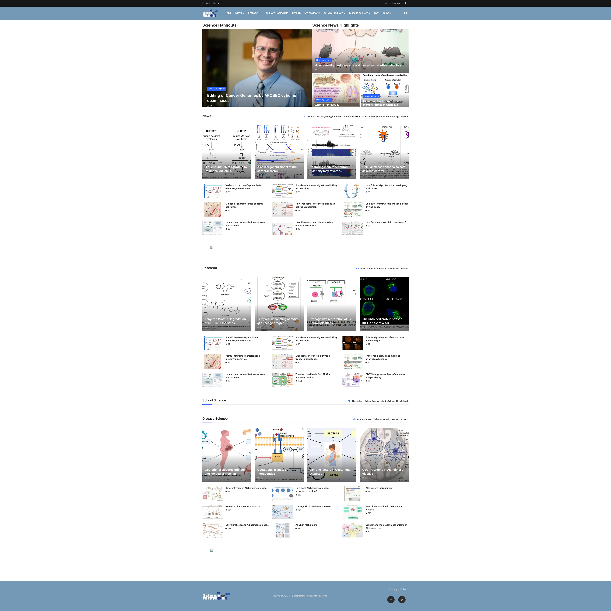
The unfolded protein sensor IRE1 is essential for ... (382, 321)
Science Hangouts (277, 13)
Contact (206, 3)
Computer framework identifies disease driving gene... (386, 205)
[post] (257, 70)
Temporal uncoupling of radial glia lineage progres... (277, 321)
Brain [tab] (360, 419)
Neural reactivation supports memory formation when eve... (381, 103)
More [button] (403, 116)
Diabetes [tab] (377, 419)
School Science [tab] (372, 400)
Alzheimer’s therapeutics (379, 488)
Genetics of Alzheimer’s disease (242, 506)
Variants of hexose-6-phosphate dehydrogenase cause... (243, 187)
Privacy (393, 589)
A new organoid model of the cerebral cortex (277, 169)
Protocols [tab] (379, 268)
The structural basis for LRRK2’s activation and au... (312, 376)
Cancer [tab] (337, 116)
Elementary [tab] (357, 400)
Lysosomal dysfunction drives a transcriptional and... (312, 357)
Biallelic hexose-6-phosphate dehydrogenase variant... (241, 339)
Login (387, 3)
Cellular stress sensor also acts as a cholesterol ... (383, 169)
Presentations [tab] (392, 268)
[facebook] (391, 599)
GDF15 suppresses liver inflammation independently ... (385, 376)
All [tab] (304, 116)
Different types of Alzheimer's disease (246, 488)
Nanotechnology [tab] (391, 116)
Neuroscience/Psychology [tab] (320, 116)
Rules (403, 589)
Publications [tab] (366, 268)
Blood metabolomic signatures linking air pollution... (316, 187)
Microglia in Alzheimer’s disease (312, 506)
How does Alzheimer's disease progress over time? (312, 489)
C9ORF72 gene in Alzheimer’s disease (382, 471)
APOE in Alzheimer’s (306, 524)
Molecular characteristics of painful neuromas (244, 205)
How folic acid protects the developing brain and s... (386, 187)
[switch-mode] (406, 3)
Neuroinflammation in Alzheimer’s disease (383, 508)
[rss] (402, 599)
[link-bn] (305, 254)
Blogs (387, 13)
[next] (306, 70)
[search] (406, 13)
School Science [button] (333, 13)
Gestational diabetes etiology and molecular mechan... (225, 471)
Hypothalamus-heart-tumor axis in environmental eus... (314, 224)
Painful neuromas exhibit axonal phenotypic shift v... (242, 357)
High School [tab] (402, 400)
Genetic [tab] (396, 419)
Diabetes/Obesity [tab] (351, 116)
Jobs (376, 13)
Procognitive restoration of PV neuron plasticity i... (331, 321)
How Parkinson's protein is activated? (385, 222)
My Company (312, 13)
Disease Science (358, 13)
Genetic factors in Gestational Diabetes (330, 471)
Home (228, 13)
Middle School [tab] (388, 400)
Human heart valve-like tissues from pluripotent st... (245, 224)
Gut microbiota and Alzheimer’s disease (247, 524)
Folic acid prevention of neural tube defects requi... (384, 339)
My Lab (216, 3)
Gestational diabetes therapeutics (271, 471)
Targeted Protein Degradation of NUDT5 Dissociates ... (225, 321)
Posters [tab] (404, 268)
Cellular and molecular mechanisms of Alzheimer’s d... (386, 526)
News (238, 13)
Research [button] (254, 13)
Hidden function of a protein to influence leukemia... (226, 169)
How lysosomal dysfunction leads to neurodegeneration (315, 205)
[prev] (208, 70)
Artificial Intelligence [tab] (371, 116)
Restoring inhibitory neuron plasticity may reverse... (329, 169)
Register (396, 3)
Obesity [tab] (387, 419)
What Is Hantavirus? (327, 104)
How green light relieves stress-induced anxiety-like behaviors (358, 65)
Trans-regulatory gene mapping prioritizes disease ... (382, 357)
